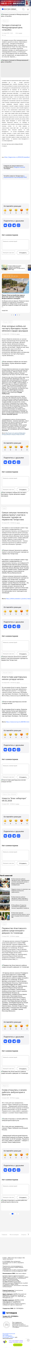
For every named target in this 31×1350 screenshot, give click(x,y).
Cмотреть (17, 1345)
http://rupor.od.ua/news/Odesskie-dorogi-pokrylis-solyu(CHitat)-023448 (14, 433)
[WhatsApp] (18, 225)
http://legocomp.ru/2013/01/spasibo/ (17, 157)
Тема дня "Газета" (7, 322)
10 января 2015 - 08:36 (7, 522)
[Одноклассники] (9, 225)
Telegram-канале (19, 167)
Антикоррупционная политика (9, 1334)
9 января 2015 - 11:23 (7, 936)
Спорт (4, 508)
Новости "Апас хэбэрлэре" (9, 794)
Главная (4, 1234)
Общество (5, 20)
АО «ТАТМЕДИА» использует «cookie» (9, 1336)
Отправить (23, 253)
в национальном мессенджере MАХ (15, 176)
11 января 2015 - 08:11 (7, 33)
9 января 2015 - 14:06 (7, 804)
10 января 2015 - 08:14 (7, 682)
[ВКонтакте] (5, 225)
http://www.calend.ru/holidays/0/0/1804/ (15, 144)
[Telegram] (14, 225)
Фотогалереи (14, 1234)
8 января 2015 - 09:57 (7, 1097)
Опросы (24, 1234)
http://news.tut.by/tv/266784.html (17, 722)
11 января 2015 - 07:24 (7, 334)
